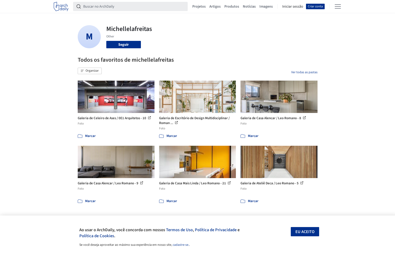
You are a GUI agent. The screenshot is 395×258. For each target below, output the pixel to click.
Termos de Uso (179, 230)
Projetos (199, 6)
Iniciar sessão (292, 6)
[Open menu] (338, 6)
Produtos (231, 6)
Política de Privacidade (216, 230)
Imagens (266, 6)
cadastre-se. (181, 245)
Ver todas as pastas (304, 72)
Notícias (249, 6)
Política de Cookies (96, 236)
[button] (90, 71)
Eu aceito (305, 232)
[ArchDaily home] (61, 6)
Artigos (215, 6)
